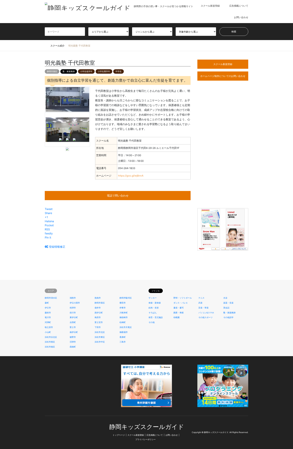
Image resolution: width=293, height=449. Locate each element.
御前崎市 (124, 317)
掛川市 (73, 312)
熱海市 (98, 298)
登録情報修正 (56, 246)
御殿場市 (124, 332)
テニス (201, 298)
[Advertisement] (222, 150)
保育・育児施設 (156, 317)
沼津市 (73, 342)
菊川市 (48, 317)
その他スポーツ (205, 317)
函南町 (73, 346)
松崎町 (123, 322)
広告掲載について (238, 5)
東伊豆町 (74, 317)
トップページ (119, 435)
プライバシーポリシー (145, 439)
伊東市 (123, 307)
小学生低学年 (86, 71)
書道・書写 (178, 307)
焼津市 (73, 307)
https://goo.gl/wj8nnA (130, 175)
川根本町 (124, 312)
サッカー (153, 298)
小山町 (48, 332)
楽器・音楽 (228, 302)
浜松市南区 (50, 346)
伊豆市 (48, 307)
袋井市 (98, 307)
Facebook (50, 432)
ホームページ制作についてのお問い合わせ (222, 76)
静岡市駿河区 (126, 298)
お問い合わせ (241, 17)
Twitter (46, 432)
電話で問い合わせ (118, 195)
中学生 (118, 71)
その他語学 (228, 317)
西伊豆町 (99, 312)
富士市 (73, 327)
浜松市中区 (100, 342)
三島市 (123, 342)
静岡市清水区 (51, 298)
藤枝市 (48, 312)
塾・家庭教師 (69, 71)
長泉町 (123, 337)
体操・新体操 (155, 302)
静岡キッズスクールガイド (146, 426)
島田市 (98, 317)
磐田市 (123, 302)
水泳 (225, 298)
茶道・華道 (203, 307)
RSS (55, 432)
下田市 (98, 327)
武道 (200, 302)
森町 (47, 302)
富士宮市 (99, 322)
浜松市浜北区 (51, 337)
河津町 (48, 322)
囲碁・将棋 (178, 312)
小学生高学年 (104, 71)
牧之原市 (49, 327)
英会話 (226, 307)
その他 (152, 322)
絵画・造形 (154, 307)
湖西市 (73, 298)
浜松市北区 (100, 332)
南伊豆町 (74, 332)
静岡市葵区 (52, 71)
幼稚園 (176, 317)
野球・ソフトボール (182, 298)
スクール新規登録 (210, 5)
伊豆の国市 (75, 302)
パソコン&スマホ (206, 312)
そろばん (153, 312)
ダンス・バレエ (180, 302)
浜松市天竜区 (126, 327)
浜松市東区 (100, 337)
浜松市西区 (50, 342)
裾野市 (73, 337)
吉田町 (73, 322)
